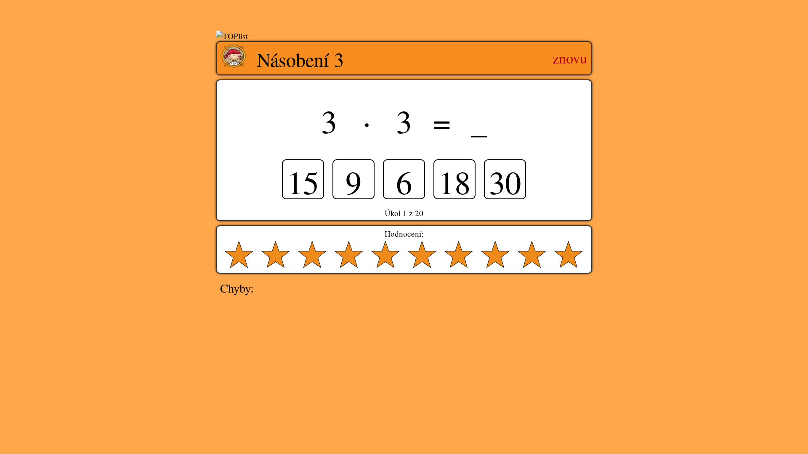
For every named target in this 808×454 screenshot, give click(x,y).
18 (454, 179)
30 (505, 179)
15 (303, 179)
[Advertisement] (404, 13)
